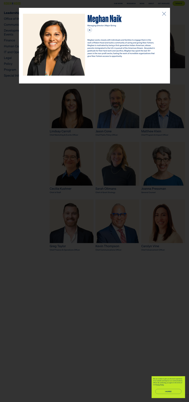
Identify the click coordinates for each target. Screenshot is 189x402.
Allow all (168, 391)
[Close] (164, 14)
